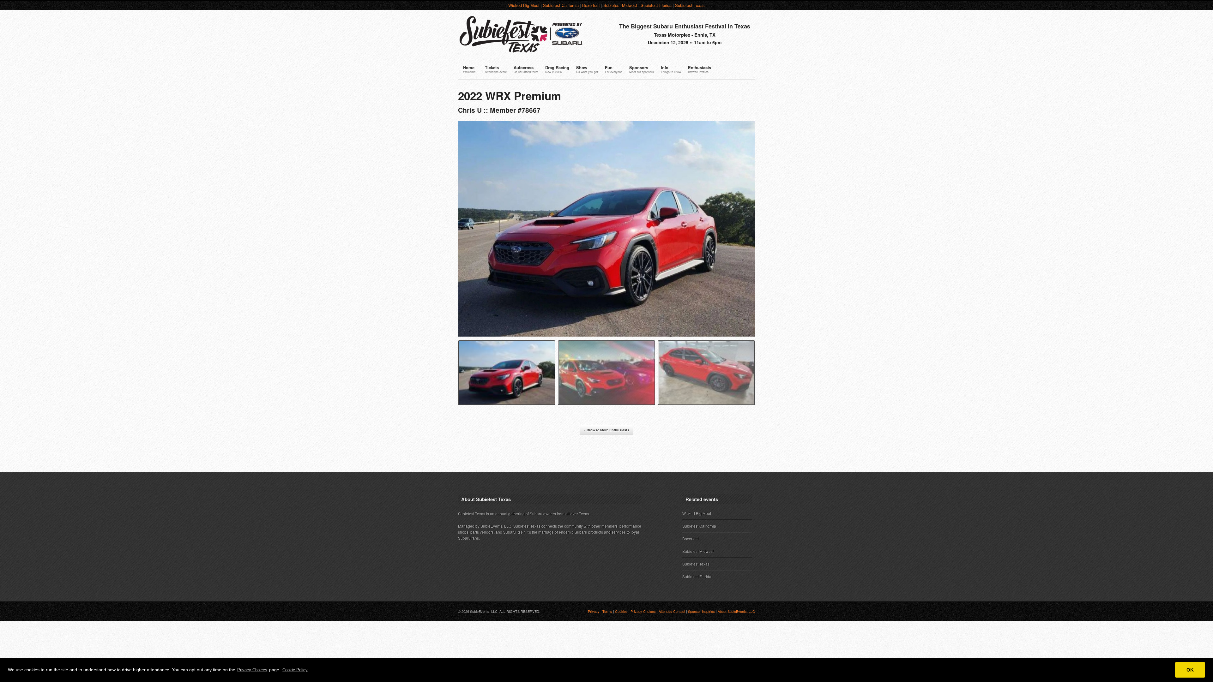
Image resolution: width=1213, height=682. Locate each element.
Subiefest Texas (690, 5)
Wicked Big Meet (524, 5)
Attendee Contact (672, 611)
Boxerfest (591, 5)
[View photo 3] (706, 372)
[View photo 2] (606, 372)
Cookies (621, 611)
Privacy (594, 611)
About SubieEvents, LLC (736, 611)
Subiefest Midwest (620, 5)
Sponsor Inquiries (701, 611)
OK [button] (1190, 670)
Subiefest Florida (656, 5)
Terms (607, 611)
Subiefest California (561, 5)
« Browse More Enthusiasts (606, 430)
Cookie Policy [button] (295, 669)
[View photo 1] (506, 372)
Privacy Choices (252, 669)
